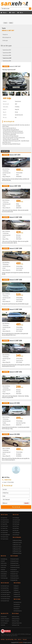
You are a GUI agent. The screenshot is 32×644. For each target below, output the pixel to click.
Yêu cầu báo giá (16, 507)
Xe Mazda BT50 (17, 596)
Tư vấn (12, 16)
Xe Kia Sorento (4, 571)
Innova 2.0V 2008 (11, 403)
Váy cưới (25, 639)
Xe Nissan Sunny (15, 616)
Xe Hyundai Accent (14, 561)
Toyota (5, 22)
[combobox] (16, 499)
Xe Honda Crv (16, 608)
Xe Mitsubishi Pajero (17, 546)
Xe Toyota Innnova (5, 519)
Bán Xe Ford (15, 514)
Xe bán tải (3, 625)
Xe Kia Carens (4, 563)
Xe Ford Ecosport (16, 519)
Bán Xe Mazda (17, 582)
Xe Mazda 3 (16, 588)
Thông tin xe (5, 34)
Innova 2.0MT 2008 (12, 186)
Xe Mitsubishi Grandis (17, 542)
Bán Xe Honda (17, 599)
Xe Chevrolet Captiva (5, 594)
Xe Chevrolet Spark (5, 590)
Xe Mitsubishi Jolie (17, 544)
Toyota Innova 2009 (6, 52)
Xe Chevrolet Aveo (5, 588)
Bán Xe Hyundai (14, 556)
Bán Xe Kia (3, 556)
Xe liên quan (5, 40)
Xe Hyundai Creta (14, 573)
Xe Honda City (17, 604)
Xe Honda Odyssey (18, 610)
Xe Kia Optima (4, 573)
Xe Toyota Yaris (4, 528)
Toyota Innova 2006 (6, 60)
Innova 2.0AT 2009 (11, 155)
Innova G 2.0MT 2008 (12, 217)
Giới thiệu (3, 639)
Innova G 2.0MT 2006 (12, 372)
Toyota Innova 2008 (6, 55)
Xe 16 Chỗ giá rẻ (4, 623)
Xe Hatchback (4, 616)
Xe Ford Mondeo (16, 532)
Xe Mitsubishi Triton (17, 549)
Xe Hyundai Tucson (14, 571)
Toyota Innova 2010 (6, 50)
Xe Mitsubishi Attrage (17, 540)
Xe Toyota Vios (4, 517)
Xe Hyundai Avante (14, 563)
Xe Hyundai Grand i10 (14, 565)
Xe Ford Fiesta (16, 528)
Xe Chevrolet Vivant (5, 600)
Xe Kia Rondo (3, 576)
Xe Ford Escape (16, 524)
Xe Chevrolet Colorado (5, 596)
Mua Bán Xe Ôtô (4, 613)
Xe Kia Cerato (3, 565)
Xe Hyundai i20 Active (15, 567)
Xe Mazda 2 (16, 586)
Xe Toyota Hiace (4, 532)
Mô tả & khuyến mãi (7, 37)
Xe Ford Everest (16, 522)
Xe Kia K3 (3, 561)
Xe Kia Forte (3, 567)
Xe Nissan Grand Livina (17, 623)
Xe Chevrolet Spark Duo (6, 592)
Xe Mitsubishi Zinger (17, 551)
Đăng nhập (8, 19)
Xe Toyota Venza (4, 530)
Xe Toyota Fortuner (5, 522)
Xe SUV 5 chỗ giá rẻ (5, 618)
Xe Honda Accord (17, 602)
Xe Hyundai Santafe (14, 559)
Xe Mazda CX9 (17, 594)
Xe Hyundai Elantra (14, 576)
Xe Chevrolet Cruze (5, 586)
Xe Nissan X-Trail (15, 625)
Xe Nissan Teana (15, 620)
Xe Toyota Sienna (4, 539)
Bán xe (21, 12)
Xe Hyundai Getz (13, 580)
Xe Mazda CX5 (17, 592)
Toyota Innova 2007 (6, 58)
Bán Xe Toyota (4, 514)
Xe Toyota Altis (4, 524)
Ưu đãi (13, 12)
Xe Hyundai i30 (13, 569)
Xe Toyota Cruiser (4, 536)
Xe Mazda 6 (16, 590)
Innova (11, 22)
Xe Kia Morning (4, 559)
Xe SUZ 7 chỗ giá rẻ (5, 620)
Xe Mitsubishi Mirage (17, 553)
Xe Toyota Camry (4, 526)
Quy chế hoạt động (9, 639)
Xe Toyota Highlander (5, 534)
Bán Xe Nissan (15, 613)
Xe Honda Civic (17, 606)
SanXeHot (21, 642)
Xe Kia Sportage (4, 578)
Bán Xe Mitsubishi (17, 537)
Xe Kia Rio (3, 569)
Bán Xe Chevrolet (5, 582)
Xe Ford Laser (15, 530)
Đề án (15, 639)
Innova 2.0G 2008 (11, 434)
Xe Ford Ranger (16, 517)
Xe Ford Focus (16, 526)
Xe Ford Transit (16, 534)
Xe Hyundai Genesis (14, 578)
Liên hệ (19, 639)
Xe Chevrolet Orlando (5, 598)
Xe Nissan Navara (15, 618)
